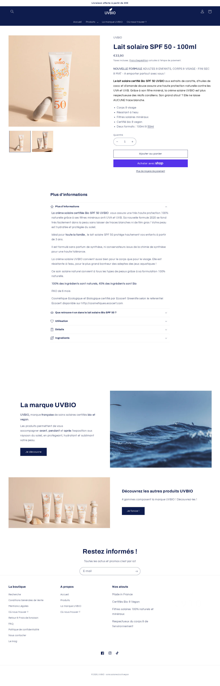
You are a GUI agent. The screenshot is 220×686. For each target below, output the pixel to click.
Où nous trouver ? (19, 612)
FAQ (11, 624)
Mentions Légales (19, 606)
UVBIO (101, 674)
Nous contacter (17, 635)
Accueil (64, 594)
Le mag (13, 641)
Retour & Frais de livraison (23, 618)
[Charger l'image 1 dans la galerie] (19, 141)
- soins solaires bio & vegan (117, 674)
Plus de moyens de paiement (150, 171)
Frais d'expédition (138, 61)
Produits (65, 600)
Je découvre (33, 452)
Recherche (15, 594)
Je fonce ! (133, 511)
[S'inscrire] (136, 571)
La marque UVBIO (70, 606)
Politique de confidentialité (24, 629)
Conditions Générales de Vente (26, 600)
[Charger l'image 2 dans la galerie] (42, 141)
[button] (12, 11)
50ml (151, 126)
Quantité (118, 135)
